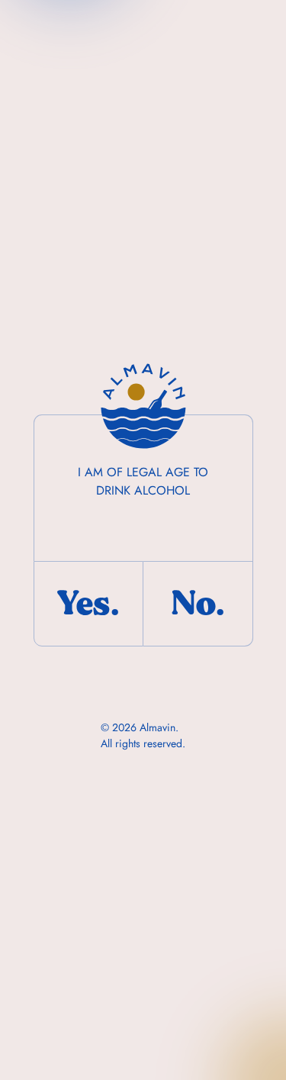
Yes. (88, 603)
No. (197, 603)
